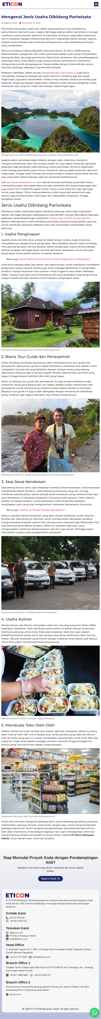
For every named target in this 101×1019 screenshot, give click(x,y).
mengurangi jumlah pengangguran (69, 218)
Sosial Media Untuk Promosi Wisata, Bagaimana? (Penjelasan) (54, 259)
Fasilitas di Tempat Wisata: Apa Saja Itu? (42, 510)
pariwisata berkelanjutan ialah (24, 182)
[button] (96, 4)
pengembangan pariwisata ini (58, 72)
